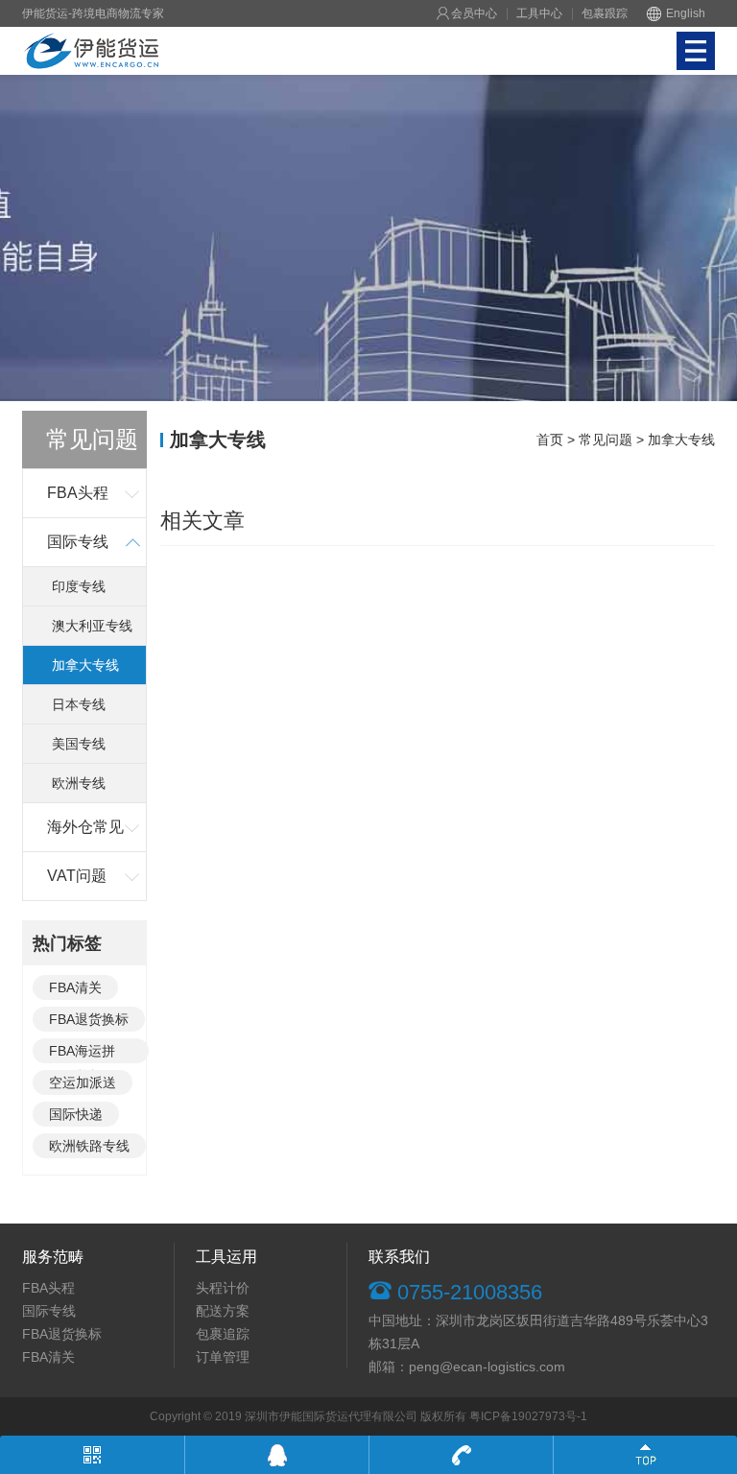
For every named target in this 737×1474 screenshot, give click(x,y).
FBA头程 (77, 493)
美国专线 (79, 743)
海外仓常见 (85, 827)
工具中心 (539, 13)
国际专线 (77, 542)
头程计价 (223, 1288)
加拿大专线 (85, 665)
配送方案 (223, 1311)
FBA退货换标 (89, 1019)
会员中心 (474, 13)
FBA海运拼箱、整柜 (82, 1053)
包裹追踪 (223, 1334)
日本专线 (79, 704)
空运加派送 (82, 1082)
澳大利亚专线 (92, 625)
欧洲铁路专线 (89, 1145)
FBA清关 (75, 987)
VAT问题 (77, 876)
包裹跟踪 (605, 13)
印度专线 (79, 586)
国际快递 (76, 1114)
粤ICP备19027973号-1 (528, 1416)
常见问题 (605, 439)
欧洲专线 (79, 783)
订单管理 (223, 1357)
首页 (549, 439)
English (685, 13)
